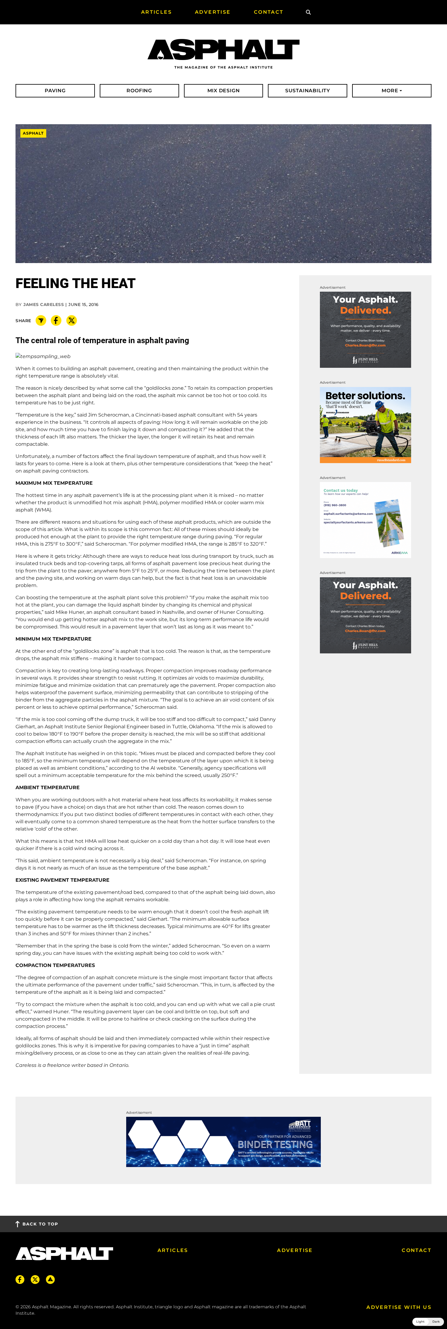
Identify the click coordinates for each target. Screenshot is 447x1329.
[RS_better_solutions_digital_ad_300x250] (365, 424)
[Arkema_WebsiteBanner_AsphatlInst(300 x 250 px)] (365, 519)
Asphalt (33, 133)
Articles (173, 1250)
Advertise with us (398, 1307)
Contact (416, 1250)
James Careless (43, 304)
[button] (428, 1322)
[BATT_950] (223, 1141)
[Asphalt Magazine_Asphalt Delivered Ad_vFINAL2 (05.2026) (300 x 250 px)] (365, 329)
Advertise (295, 1250)
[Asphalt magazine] (223, 54)
